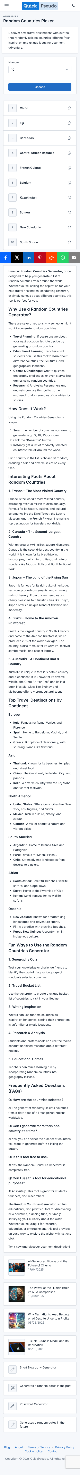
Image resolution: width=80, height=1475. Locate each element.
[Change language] (73, 5)
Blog (7, 1447)
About (19, 1447)
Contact (53, 1451)
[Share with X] (17, 257)
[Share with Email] (74, 257)
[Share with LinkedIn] (28, 257)
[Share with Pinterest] (40, 257)
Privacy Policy (64, 1447)
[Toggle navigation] (6, 5)
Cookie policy (34, 1451)
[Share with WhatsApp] (63, 257)
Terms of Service (39, 1447)
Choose (40, 87)
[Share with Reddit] (51, 257)
